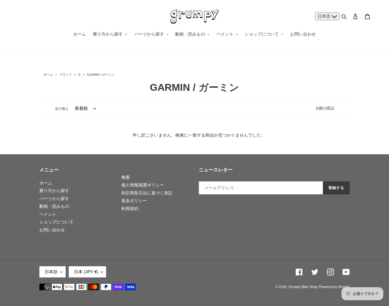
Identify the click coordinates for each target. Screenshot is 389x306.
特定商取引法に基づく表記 (147, 192)
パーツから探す (54, 198)
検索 (125, 177)
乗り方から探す (54, 190)
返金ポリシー (134, 200)
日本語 (324, 16)
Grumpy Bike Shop (303, 287)
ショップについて (56, 221)
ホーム (48, 74)
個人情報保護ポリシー (142, 184)
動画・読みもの (54, 206)
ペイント (47, 214)
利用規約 (129, 208)
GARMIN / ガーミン (100, 74)
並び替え (62, 109)
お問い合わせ (52, 229)
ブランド (65, 74)
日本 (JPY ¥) (86, 271)
